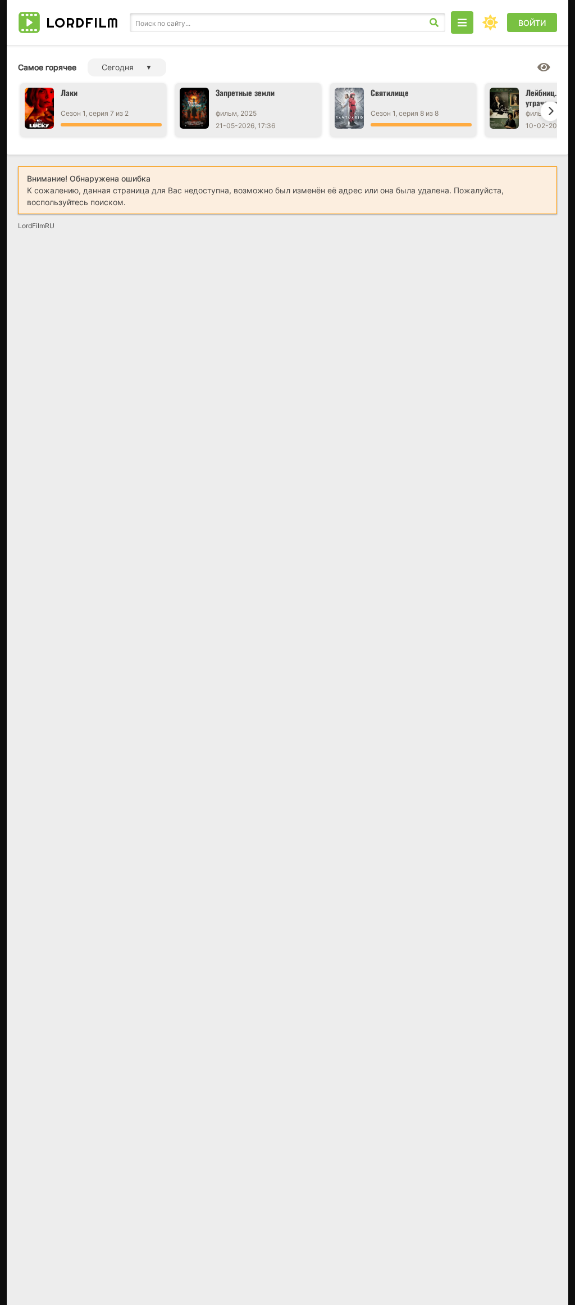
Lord (82, 22)
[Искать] (434, 22)
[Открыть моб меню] (462, 22)
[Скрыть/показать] (544, 67)
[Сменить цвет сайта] (490, 22)
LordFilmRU (36, 225)
